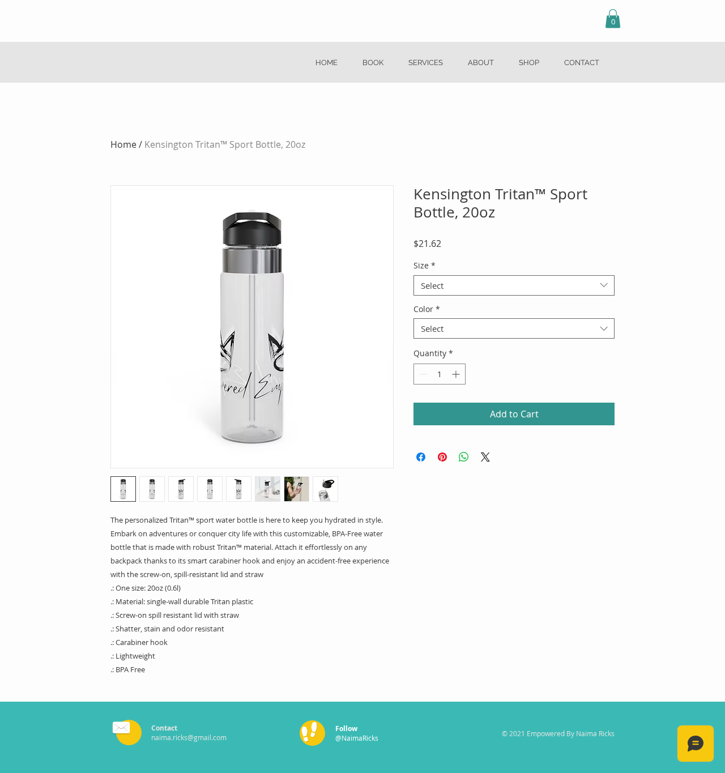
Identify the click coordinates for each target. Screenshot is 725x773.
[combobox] (514, 285)
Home (123, 144)
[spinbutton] (439, 374)
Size (424, 266)
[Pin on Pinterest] (442, 457)
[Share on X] (485, 457)
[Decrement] (422, 374)
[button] (613, 18)
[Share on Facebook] (421, 457)
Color (426, 309)
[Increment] (457, 374)
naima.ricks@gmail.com (189, 737)
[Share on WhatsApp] (464, 457)
